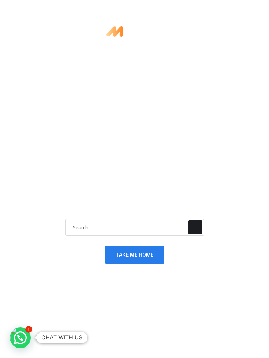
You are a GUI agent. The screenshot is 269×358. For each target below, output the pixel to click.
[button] (20, 337)
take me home (134, 255)
